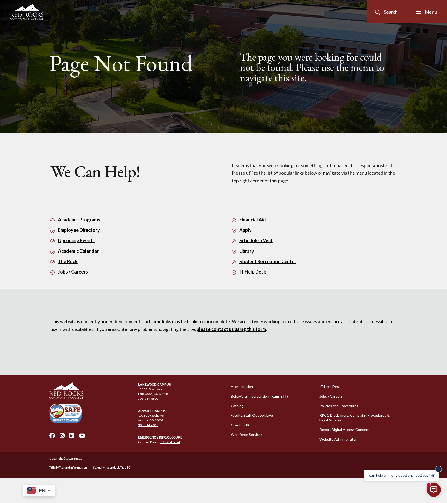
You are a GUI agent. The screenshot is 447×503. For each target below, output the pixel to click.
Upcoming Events (76, 240)
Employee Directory (79, 230)
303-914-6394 (170, 442)
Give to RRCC (242, 425)
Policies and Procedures (338, 406)
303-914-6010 (148, 425)
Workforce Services (247, 434)
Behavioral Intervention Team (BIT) (259, 396)
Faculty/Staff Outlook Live (252, 415)
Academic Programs (79, 219)
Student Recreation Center (267, 261)
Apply (245, 230)
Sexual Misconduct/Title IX (111, 467)
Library (246, 251)
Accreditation (242, 386)
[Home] (90, 390)
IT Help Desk (252, 272)
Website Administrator (338, 439)
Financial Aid (252, 219)
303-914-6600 (148, 398)
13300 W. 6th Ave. (151, 389)
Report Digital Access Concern (344, 429)
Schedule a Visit (256, 240)
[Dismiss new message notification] (438, 469)
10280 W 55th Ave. (151, 416)
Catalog (237, 406)
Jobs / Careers (73, 272)
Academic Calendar (78, 251)
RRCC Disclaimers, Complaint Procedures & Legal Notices (354, 417)
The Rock (68, 261)
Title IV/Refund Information (68, 467)
